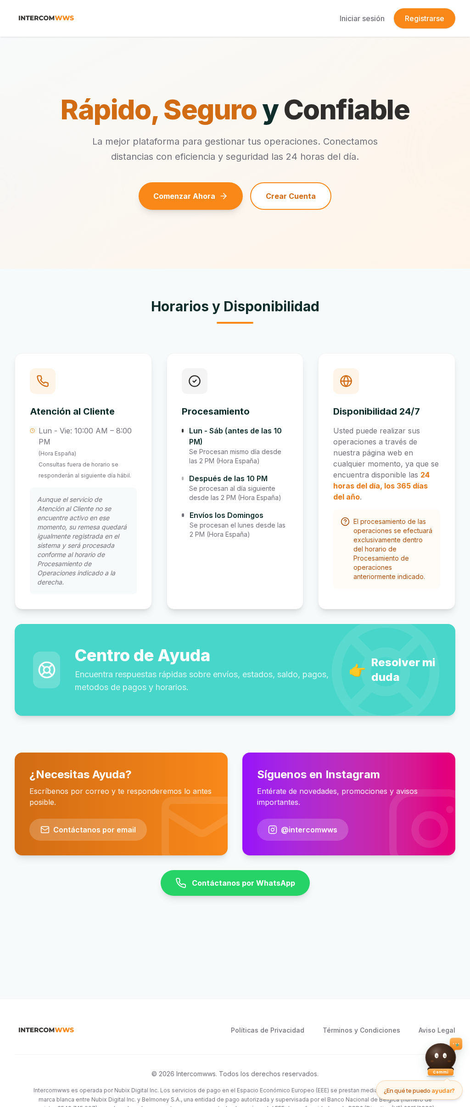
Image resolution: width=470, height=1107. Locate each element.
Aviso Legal (437, 1030)
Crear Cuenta (291, 196)
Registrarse (424, 18)
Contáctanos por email (94, 829)
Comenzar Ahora (184, 196)
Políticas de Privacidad (267, 1030)
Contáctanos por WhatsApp (243, 883)
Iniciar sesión (362, 18)
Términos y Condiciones (361, 1030)
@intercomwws (309, 829)
